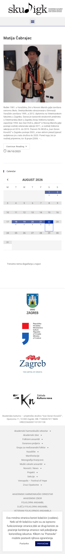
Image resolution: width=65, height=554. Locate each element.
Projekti (31, 472)
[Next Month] (57, 180)
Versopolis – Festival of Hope (32, 480)
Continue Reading (18, 146)
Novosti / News (30, 468)
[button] (32, 21)
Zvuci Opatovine (31, 485)
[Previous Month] (7, 180)
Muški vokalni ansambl (31, 464)
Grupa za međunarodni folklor (30, 447)
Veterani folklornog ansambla (32, 510)
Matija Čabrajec (17, 38)
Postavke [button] (24, 543)
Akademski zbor (31, 435)
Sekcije (31, 476)
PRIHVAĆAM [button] (42, 544)
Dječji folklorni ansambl (32, 506)
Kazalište (31, 451)
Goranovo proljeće (31, 443)
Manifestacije (32, 455)
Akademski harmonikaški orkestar (31, 431)
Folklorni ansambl (31, 439)
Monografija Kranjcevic (32, 460)
